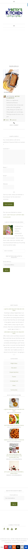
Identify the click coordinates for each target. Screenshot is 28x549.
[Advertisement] (14, 46)
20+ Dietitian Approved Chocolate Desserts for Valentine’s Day (14, 456)
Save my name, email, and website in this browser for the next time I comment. (13, 197)
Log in (21, 542)
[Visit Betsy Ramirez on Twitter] (16, 529)
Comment (6, 148)
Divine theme (15, 539)
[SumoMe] (26, 547)
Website (5, 184)
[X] (18, 547)
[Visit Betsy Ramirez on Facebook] (4, 529)
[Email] (22, 547)
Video (14, 385)
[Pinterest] (6, 547)
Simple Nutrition (13, 372)
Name (5, 167)
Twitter (7, 120)
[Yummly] (14, 547)
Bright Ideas (14, 363)
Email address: (7, 261)
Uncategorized (14, 381)
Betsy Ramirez (14, 13)
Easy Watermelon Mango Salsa (14, 425)
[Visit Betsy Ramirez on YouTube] (12, 529)
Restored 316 (24, 539)
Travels (14, 376)
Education (14, 368)
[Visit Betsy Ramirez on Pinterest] (8, 529)
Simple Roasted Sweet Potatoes (14, 440)
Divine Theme (16, 540)
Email (5, 175)
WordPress (15, 542)
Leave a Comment (14, 125)
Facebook (13, 120)
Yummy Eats (14, 390)
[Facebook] (10, 547)
